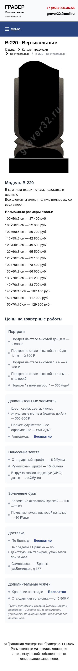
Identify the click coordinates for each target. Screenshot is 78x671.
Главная (10, 49)
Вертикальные (20, 53)
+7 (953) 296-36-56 (60, 7)
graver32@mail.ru (61, 13)
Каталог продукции (35, 49)
